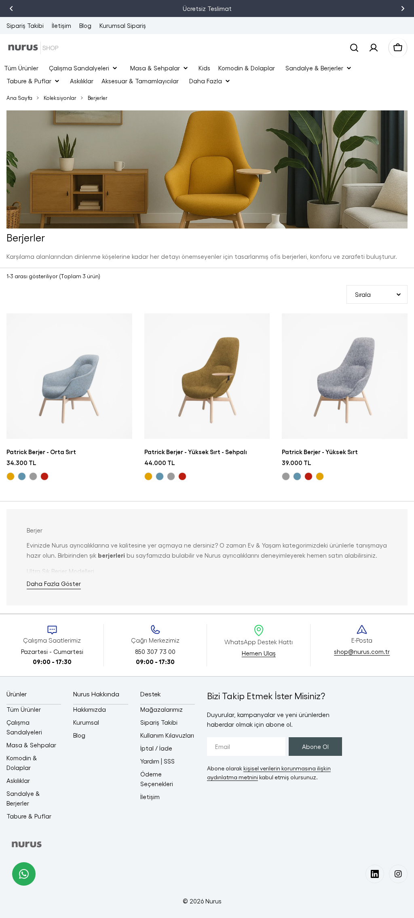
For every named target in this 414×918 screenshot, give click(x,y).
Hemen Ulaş (259, 653)
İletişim (61, 25)
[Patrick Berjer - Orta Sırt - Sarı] (10, 476)
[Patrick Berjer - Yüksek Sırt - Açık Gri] (286, 476)
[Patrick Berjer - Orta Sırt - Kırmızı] (44, 476)
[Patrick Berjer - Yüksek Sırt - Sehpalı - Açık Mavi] (160, 476)
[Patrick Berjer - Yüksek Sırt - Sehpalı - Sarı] (148, 476)
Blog (85, 25)
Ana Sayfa (19, 98)
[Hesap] (373, 48)
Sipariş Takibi (25, 25)
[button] (11, 8)
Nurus (213, 901)
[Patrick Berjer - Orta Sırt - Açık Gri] (33, 476)
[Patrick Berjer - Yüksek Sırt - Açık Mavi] (297, 476)
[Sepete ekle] (121, 331)
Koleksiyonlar (60, 98)
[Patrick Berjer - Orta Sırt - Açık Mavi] (22, 476)
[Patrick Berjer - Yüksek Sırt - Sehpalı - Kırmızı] (182, 476)
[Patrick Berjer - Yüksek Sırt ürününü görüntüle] (345, 376)
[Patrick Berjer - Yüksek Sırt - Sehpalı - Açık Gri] (171, 476)
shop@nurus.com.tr (362, 651)
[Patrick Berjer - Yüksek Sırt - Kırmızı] (308, 476)
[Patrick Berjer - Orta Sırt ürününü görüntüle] (69, 376)
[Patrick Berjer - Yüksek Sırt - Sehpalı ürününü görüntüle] (207, 376)
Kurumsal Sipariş (122, 25)
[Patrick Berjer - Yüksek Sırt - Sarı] (320, 476)
